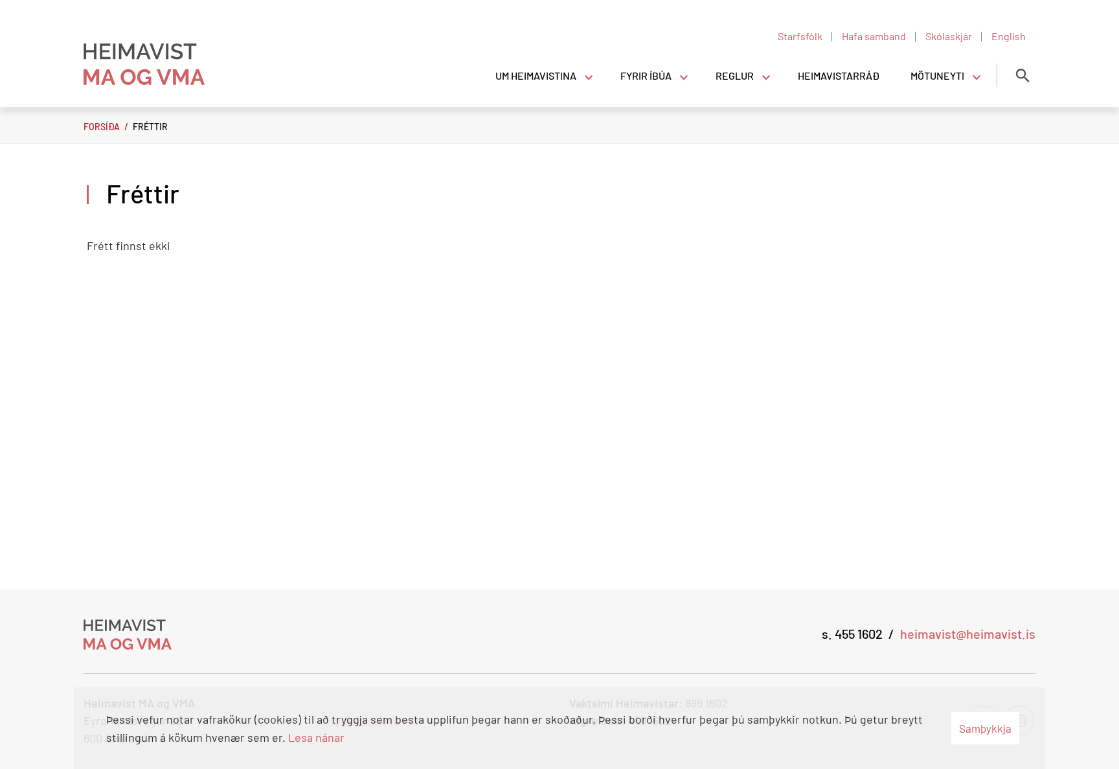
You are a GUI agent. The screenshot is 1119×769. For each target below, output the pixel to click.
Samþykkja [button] (985, 728)
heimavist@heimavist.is (967, 633)
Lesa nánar (316, 737)
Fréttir (150, 126)
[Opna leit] (1022, 75)
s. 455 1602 (852, 633)
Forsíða (102, 126)
